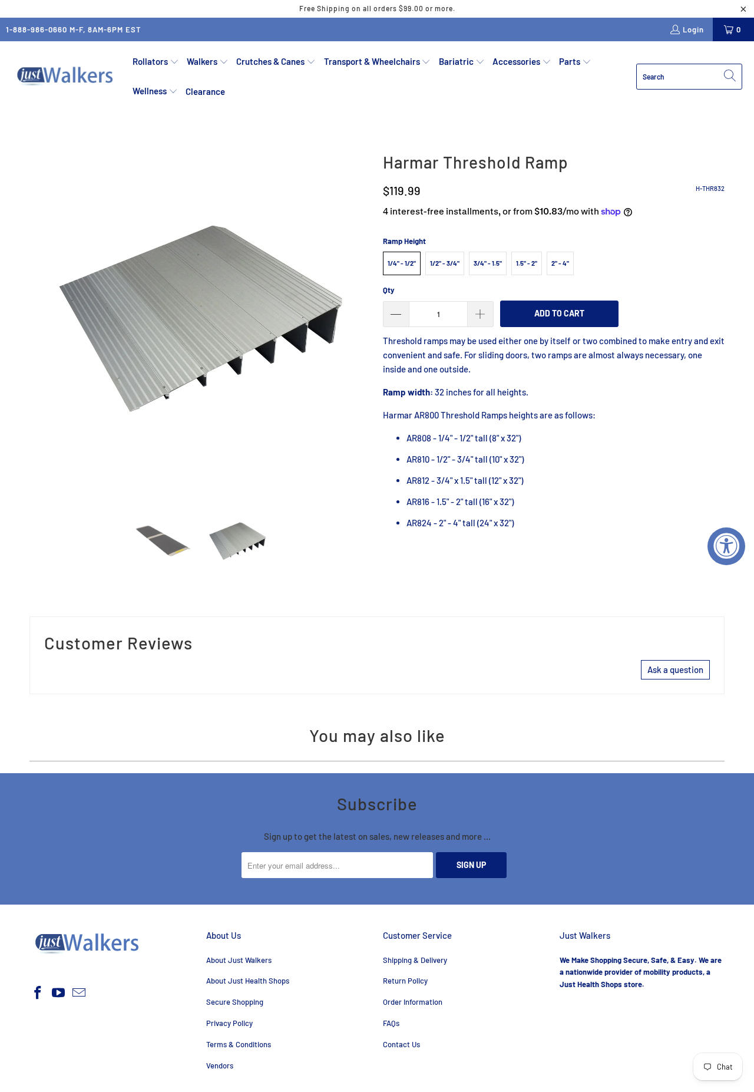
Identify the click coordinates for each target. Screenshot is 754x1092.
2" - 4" (560, 263)
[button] (156, 62)
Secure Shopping (234, 1002)
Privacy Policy (229, 1023)
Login (693, 29)
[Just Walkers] (66, 76)
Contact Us (401, 1044)
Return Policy (405, 980)
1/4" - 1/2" (402, 263)
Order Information (412, 1002)
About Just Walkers (239, 960)
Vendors (219, 1065)
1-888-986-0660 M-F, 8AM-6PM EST (73, 29)
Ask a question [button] (675, 669)
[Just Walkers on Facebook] (38, 993)
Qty (389, 290)
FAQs (391, 1023)
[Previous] (38, 318)
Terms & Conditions (238, 1044)
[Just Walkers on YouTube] (59, 993)
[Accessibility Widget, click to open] (726, 546)
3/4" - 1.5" (488, 263)
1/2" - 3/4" (444, 263)
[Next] (362, 318)
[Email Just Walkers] (79, 993)
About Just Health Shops (247, 980)
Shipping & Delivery (415, 960)
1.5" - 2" (526, 263)
